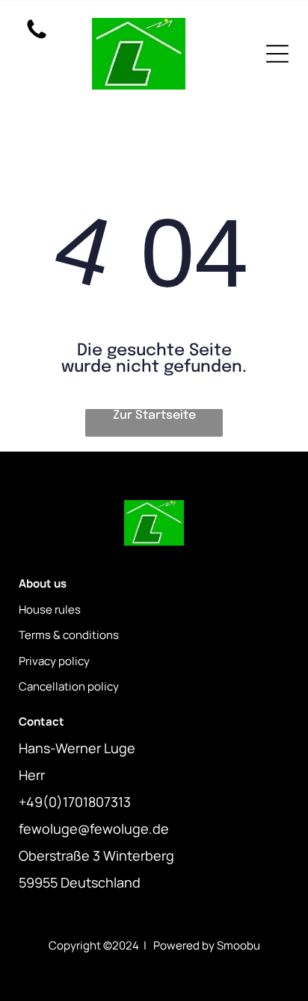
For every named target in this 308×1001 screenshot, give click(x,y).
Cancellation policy (69, 686)
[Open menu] (277, 54)
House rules (50, 609)
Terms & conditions (69, 635)
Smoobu (238, 945)
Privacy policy (54, 661)
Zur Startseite (154, 415)
